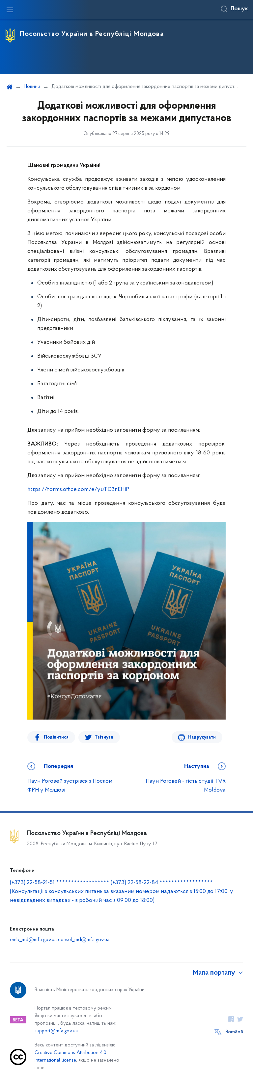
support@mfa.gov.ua (56, 1031)
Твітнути (104, 737)
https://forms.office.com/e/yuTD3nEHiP (78, 490)
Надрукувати (202, 737)
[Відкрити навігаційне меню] (10, 10)
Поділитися (56, 737)
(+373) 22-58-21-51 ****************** (59, 883)
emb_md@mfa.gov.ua (33, 939)
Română (234, 1032)
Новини (32, 86)
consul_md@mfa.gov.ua (83, 939)
